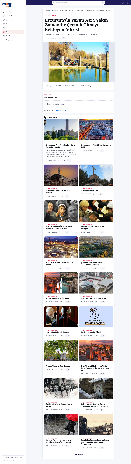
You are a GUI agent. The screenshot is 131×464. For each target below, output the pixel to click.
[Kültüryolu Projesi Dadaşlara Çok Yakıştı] (61, 246)
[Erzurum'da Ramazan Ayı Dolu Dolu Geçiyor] (61, 175)
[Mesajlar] (123, 3)
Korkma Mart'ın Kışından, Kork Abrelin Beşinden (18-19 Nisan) (58, 441)
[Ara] (103, 2)
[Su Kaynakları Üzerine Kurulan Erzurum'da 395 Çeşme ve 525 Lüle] (96, 388)
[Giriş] (127, 3)
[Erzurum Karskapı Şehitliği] (96, 175)
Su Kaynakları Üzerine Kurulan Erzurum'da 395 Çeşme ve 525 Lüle (95, 405)
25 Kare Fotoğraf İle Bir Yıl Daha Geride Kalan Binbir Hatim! (59, 227)
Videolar (9, 24)
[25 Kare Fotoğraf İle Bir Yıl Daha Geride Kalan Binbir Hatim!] (61, 210)
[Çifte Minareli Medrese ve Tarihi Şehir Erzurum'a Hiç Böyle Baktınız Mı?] (96, 350)
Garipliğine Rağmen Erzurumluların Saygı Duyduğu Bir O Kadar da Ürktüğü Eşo (95, 442)
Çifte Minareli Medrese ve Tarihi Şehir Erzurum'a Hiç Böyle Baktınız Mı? (95, 368)
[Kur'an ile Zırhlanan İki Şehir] (61, 282)
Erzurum (54, 10)
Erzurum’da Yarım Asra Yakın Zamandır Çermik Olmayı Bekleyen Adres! (89, 10)
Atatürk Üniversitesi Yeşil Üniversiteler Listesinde (91, 263)
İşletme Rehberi (11, 20)
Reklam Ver (6, 460)
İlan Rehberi (10, 16)
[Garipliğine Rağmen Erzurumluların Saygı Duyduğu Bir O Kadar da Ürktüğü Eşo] (96, 424)
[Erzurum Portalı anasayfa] (8, 5)
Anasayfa (9, 12)
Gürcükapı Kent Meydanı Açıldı (93, 298)
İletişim (12, 460)
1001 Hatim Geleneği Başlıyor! (58, 332)
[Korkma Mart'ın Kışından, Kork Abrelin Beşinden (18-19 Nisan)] (61, 424)
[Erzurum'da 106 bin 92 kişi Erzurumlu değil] (96, 129)
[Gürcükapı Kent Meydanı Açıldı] (96, 282)
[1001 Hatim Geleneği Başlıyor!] (61, 316)
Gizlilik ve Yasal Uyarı (16, 457)
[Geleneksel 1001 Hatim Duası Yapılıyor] (96, 210)
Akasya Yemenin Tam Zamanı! (58, 366)
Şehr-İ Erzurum (62, 10)
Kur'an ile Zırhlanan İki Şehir (57, 298)
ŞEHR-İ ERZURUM (50, 15)
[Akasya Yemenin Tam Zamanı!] (61, 350)
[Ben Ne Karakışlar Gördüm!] (96, 316)
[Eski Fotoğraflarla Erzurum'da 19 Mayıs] (61, 388)
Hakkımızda (6, 457)
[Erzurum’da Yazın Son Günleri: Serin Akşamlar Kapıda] (61, 129)
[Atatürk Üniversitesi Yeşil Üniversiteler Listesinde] (96, 246)
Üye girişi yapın (61, 110)
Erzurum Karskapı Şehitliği (92, 190)
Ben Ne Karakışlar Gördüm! (92, 332)
